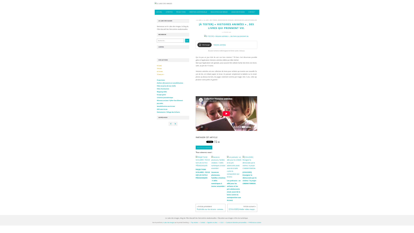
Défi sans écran (162, 109)
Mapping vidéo (162, 92)
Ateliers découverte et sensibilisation (170, 83)
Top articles (194, 222)
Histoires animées (219, 45)
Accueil (159, 12)
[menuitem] (159, 12)
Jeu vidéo (160, 103)
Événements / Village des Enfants (168, 112)
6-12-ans (205, 20)
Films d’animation (163, 89)
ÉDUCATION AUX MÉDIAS (219, 12)
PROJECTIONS (181, 12)
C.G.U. (222, 222)
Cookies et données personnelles (236, 222)
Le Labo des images (168, 222)
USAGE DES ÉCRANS (238, 12)
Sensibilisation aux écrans (166, 106)
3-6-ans (199, 20)
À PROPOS (169, 12)
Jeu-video (213, 20)
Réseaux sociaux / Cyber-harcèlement (170, 100)
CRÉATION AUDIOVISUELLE (198, 12)
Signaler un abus (212, 222)
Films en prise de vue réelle (166, 86)
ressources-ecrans (226, 20)
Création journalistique (165, 97)
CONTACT (251, 12)
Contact (202, 222)
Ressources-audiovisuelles (246, 20)
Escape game (161, 95)
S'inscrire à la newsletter (204, 147)
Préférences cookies (255, 222)
